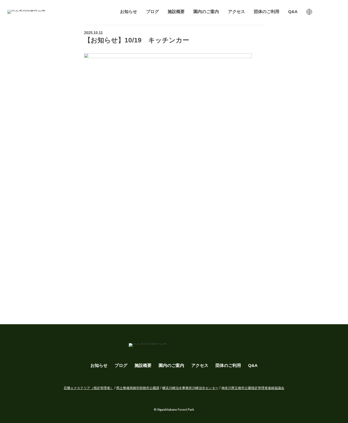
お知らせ (128, 11)
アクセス (236, 11)
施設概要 (176, 11)
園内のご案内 (206, 11)
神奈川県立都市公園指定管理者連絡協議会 (252, 388)
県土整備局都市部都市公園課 (137, 388)
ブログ (152, 11)
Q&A (293, 11)
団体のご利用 (266, 11)
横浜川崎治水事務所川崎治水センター (190, 388)
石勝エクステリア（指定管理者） (88, 388)
